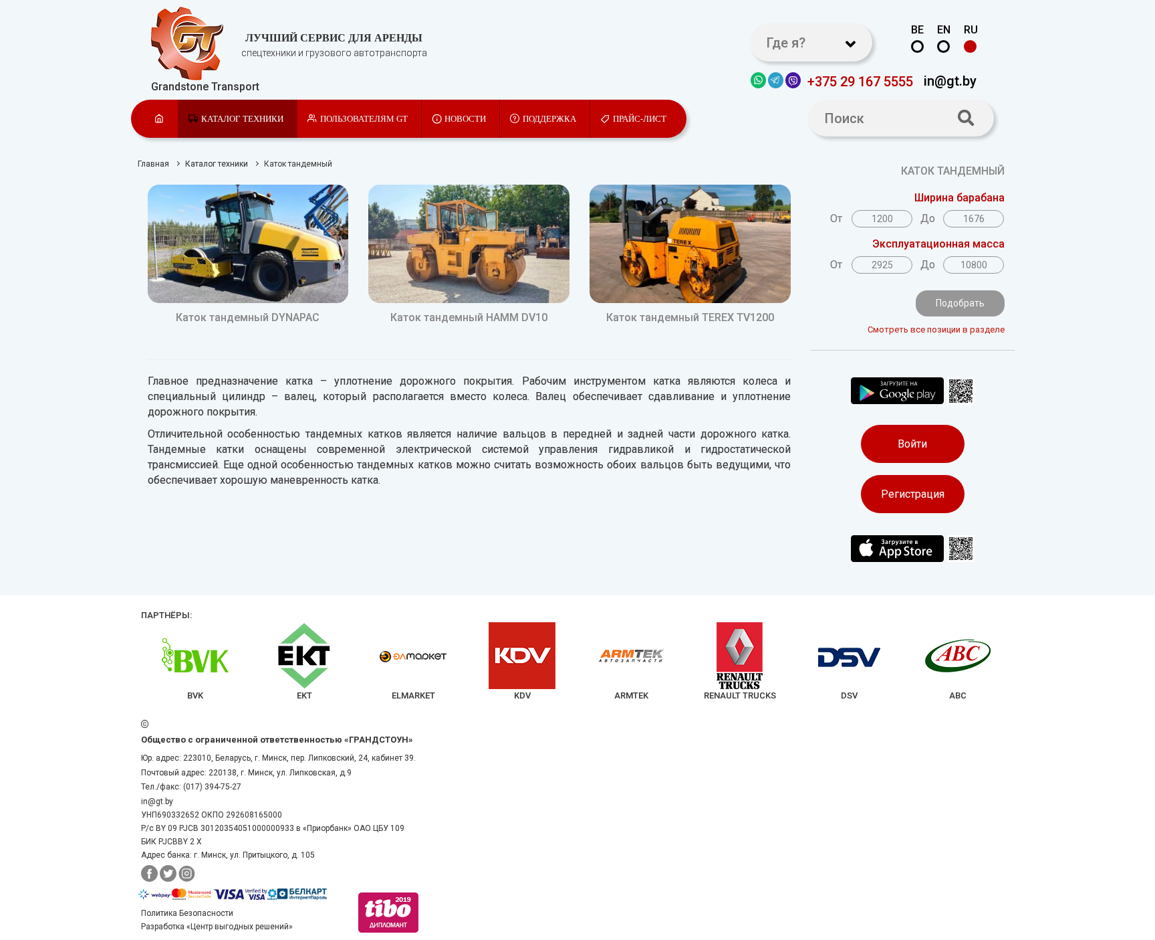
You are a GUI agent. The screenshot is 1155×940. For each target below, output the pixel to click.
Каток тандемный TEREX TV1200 (690, 317)
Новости (465, 119)
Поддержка (549, 119)
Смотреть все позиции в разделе (936, 329)
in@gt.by (950, 80)
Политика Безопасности (187, 913)
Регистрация (912, 494)
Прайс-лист (639, 119)
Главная (153, 164)
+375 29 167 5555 (860, 81)
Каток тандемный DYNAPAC (247, 317)
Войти (912, 444)
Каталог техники (242, 119)
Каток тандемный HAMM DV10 (468, 317)
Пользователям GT (364, 119)
